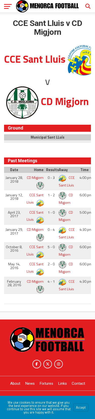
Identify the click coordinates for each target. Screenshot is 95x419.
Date (14, 170)
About (15, 383)
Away (63, 170)
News (30, 383)
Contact (78, 383)
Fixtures (46, 383)
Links (62, 383)
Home (39, 170)
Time (84, 170)
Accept (81, 407)
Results (52, 170)
